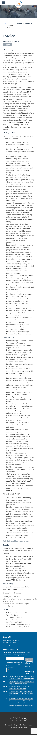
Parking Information (9, 646)
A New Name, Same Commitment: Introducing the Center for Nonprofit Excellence (21, 694)
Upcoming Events (29, 663)
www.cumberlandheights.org (13, 589)
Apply (7, 45)
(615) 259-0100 (22, 727)
